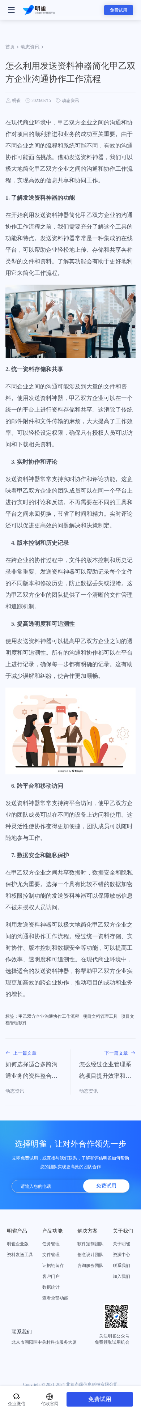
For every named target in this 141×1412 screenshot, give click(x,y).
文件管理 (51, 1254)
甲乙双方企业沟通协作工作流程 (48, 1016)
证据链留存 (53, 1265)
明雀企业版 (18, 1243)
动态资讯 (30, 47)
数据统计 (51, 1287)
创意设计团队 (90, 1254)
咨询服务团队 (90, 1265)
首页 (10, 47)
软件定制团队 (90, 1243)
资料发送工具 (20, 1254)
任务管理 (51, 1243)
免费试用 (118, 10)
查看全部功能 (55, 1298)
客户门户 (51, 1276)
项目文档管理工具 (100, 1016)
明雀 (16, 100)
